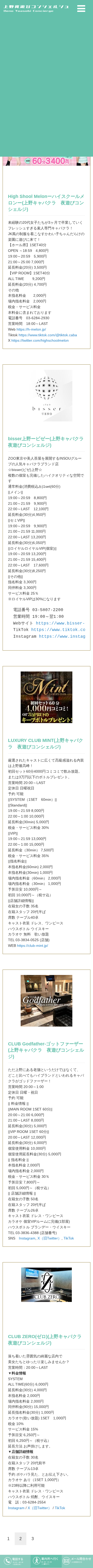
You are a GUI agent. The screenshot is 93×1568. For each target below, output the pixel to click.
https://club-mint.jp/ (32, 946)
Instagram (27, 1238)
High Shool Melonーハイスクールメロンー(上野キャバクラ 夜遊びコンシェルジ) (46, 203)
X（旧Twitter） (49, 1238)
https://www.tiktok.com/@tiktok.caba (48, 335)
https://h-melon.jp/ (31, 329)
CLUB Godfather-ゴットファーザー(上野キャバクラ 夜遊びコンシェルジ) (46, 1050)
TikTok (69, 1238)
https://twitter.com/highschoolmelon (40, 340)
